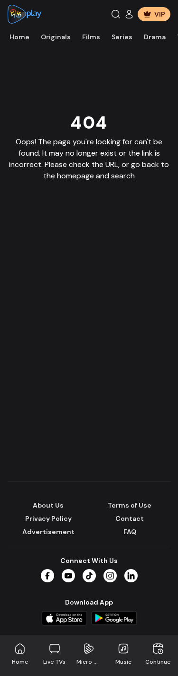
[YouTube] (68, 575)
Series (122, 37)
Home (19, 37)
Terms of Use (129, 505)
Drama (155, 37)
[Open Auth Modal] (129, 14)
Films (91, 37)
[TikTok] (89, 575)
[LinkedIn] (131, 575)
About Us (48, 505)
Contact (129, 518)
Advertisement (48, 531)
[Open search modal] (116, 14)
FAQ (129, 531)
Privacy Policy (48, 518)
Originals (56, 37)
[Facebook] (47, 575)
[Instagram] (110, 575)
